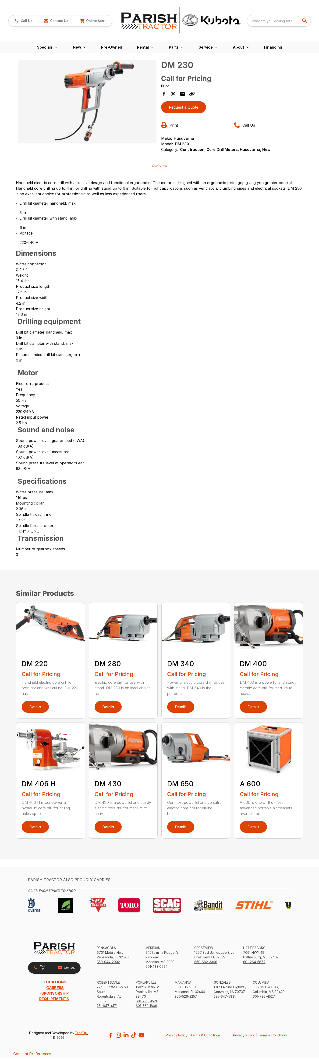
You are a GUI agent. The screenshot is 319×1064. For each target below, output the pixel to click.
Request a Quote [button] (183, 107)
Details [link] (35, 707)
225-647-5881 (225, 996)
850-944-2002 (108, 962)
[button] (23, 21)
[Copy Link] (192, 94)
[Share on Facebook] (164, 94)
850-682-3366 (205, 962)
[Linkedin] (126, 1035)
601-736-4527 (264, 996)
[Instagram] (118, 1035)
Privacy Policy (177, 1035)
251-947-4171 (107, 1006)
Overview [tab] (159, 166)
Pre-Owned (111, 47)
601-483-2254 (156, 966)
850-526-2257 (186, 996)
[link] (93, 21)
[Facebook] (110, 1035)
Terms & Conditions (205, 1035)
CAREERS (55, 987)
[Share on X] (173, 94)
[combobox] (279, 20)
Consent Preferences (32, 1053)
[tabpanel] (87, 102)
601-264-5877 (254, 962)
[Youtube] (141, 1035)
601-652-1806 (146, 1006)
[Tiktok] (134, 1035)
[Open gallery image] (87, 101)
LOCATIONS (55, 982)
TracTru (81, 1033)
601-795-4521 (146, 1001)
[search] (305, 20)
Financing (273, 47)
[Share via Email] (182, 94)
